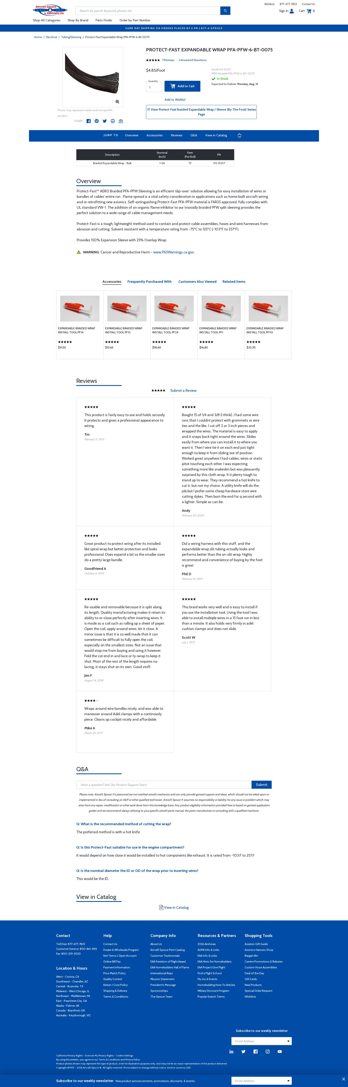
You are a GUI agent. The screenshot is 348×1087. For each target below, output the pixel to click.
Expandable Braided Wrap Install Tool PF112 (265, 330)
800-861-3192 (88, 949)
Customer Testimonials (165, 955)
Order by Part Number (135, 20)
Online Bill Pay (112, 961)
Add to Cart (185, 86)
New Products (253, 985)
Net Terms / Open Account (120, 955)
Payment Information (116, 967)
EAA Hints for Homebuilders (215, 961)
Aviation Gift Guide (256, 944)
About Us (156, 944)
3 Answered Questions (193, 60)
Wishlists (269, 4)
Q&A (194, 135)
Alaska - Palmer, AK (67, 1005)
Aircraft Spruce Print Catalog (167, 950)
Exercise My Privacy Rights (99, 1055)
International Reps (161, 973)
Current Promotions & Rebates (264, 961)
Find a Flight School (210, 973)
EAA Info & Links (207, 955)
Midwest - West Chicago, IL (72, 991)
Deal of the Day (254, 973)
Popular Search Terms (211, 996)
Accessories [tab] (112, 281)
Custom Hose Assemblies (261, 967)
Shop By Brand (78, 20)
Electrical (51, 37)
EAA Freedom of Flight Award (168, 961)
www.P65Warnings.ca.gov (173, 252)
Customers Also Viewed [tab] (197, 281)
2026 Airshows (207, 944)
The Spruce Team (161, 996)
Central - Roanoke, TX (69, 986)
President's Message (163, 985)
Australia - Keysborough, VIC (73, 1015)
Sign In (283, 11)
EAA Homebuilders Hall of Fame (169, 967)
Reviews (176, 135)
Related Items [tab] (234, 281)
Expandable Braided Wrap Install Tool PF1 (217, 330)
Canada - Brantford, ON (70, 1010)
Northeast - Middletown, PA (73, 996)
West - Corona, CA (67, 976)
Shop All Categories (46, 20)
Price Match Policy (114, 973)
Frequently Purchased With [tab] (149, 281)
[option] (93, 77)
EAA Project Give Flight (211, 967)
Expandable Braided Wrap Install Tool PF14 (76, 330)
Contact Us (308, 4)
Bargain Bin (251, 955)
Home (38, 37)
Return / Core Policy (115, 985)
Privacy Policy (132, 1059)
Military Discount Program (213, 991)
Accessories (154, 135)
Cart (307, 11)
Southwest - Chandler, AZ (72, 981)
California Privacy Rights (69, 1055)
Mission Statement (162, 979)
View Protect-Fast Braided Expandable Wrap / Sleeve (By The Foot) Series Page (203, 112)
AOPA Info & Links (208, 950)
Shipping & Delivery (115, 991)
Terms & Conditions (115, 996)
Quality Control (112, 979)
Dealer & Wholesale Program (121, 950)
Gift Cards (251, 979)
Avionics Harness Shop (259, 950)
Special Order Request (258, 991)
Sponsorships (159, 991)
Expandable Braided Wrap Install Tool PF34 (170, 330)
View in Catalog (216, 135)
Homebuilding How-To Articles (216, 985)
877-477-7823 (288, 4)
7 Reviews (168, 60)
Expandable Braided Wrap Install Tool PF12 (123, 330)
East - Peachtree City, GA (71, 1001)
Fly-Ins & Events (207, 979)
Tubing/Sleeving (71, 37)
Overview (131, 135)
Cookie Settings (124, 1055)
